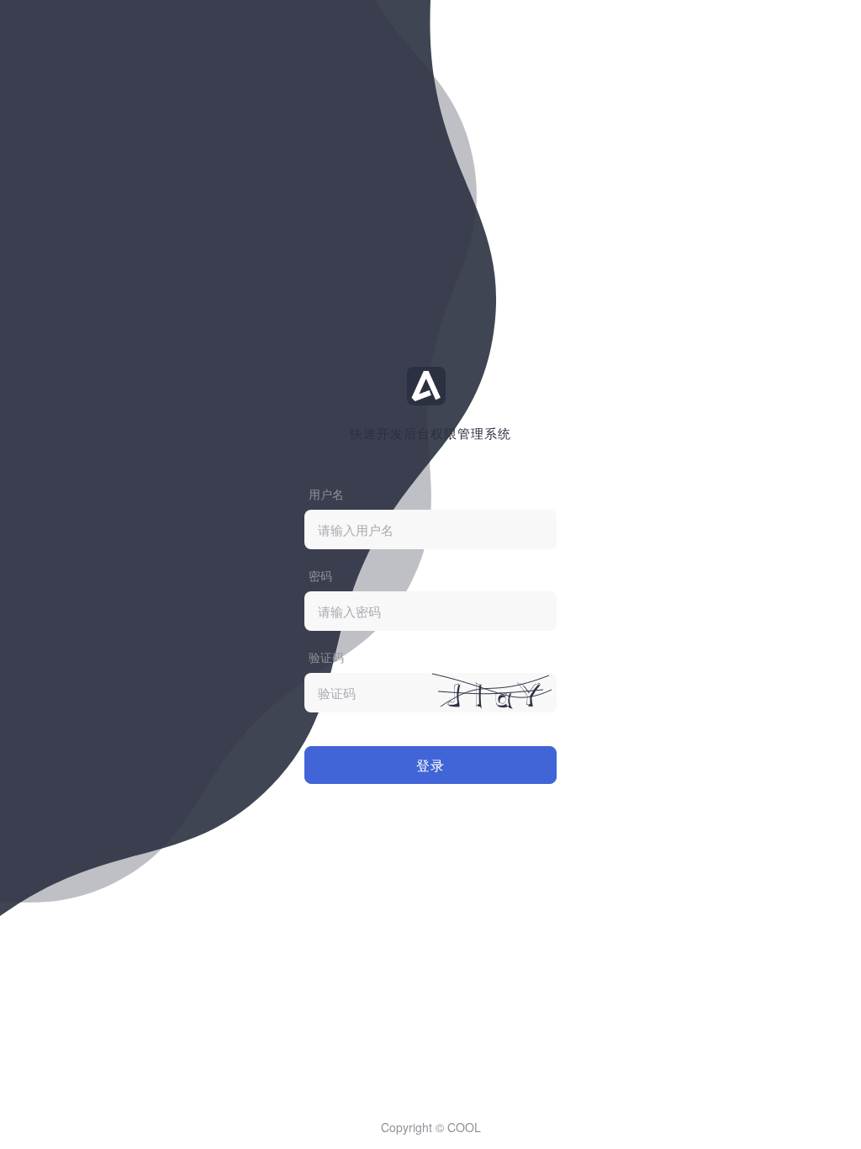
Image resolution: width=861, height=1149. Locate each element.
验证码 (326, 657)
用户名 (326, 493)
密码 (320, 575)
